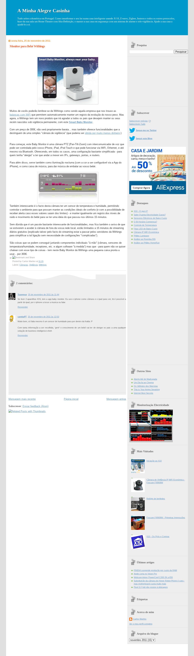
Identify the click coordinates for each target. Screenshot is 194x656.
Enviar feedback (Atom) (35, 406)
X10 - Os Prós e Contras (157, 536)
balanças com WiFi (20, 114)
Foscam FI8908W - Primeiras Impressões (165, 517)
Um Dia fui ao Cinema (144, 382)
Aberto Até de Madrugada (145, 379)
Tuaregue (22, 294)
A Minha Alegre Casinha (43, 10)
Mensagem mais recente (22, 399)
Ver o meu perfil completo (140, 624)
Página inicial (71, 399)
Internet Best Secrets (143, 393)
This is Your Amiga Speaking (147, 389)
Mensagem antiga (116, 399)
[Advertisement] (157, 80)
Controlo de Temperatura (145, 225)
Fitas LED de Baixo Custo (145, 229)
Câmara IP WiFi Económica (146, 232)
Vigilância (33, 265)
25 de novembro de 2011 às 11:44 (43, 294)
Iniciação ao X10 (154, 461)
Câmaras (24, 265)
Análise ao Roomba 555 (145, 239)
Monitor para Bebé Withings (27, 46)
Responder (23, 307)
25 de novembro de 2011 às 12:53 (43, 317)
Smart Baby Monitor (80, 122)
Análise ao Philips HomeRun (147, 243)
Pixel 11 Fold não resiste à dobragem (151, 587)
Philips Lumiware (141, 236)
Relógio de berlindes (155, 498)
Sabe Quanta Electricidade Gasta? (150, 215)
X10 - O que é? (141, 211)
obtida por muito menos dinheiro (102, 133)
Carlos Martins (139, 619)
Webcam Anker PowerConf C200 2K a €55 (153, 577)
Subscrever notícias (138, 121)
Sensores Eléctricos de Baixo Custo (150, 218)
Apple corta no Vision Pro (145, 574)
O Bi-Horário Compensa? (145, 222)
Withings (43, 265)
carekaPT (22, 317)
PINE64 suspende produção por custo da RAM (155, 570)
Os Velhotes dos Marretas (146, 386)
